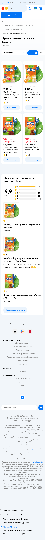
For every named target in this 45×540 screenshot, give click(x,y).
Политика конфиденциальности (22, 354)
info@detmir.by (34, 450)
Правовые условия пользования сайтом (22, 418)
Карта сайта (22, 364)
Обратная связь (22, 361)
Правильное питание (11, 29)
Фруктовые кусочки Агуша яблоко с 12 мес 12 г (23, 297)
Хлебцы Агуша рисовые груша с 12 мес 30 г (22, 226)
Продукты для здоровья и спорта (16, 25)
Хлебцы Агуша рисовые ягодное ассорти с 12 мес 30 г (21, 260)
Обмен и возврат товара (22, 346)
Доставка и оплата (23, 343)
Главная (5, 21)
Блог (22, 385)
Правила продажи (22, 350)
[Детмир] (5, 8)
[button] (12, 15)
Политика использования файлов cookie (22, 357)
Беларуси (28, 421)
